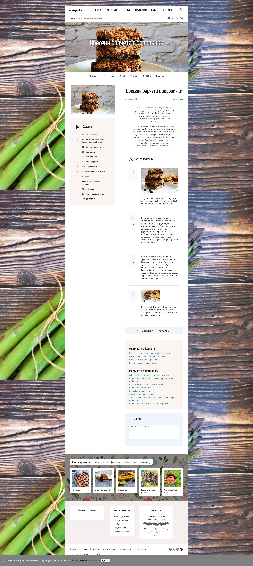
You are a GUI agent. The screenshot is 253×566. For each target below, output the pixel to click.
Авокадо (156, 525)
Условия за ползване (109, 548)
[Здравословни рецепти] (136, 100)
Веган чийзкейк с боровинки (142, 363)
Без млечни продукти (150, 522)
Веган (118, 524)
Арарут (135, 462)
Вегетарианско (119, 531)
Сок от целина (95, 10)
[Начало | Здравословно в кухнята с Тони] (75, 10)
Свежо (124, 524)
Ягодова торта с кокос (140, 391)
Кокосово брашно (152, 519)
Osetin (97, 554)
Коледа (116, 516)
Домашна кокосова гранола (142, 394)
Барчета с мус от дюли (140, 387)
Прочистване (125, 10)
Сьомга (149, 525)
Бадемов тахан (151, 531)
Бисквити (117, 520)
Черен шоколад (151, 516)
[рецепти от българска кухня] (181, 99)
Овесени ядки (105, 462)
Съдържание (75, 548)
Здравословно (141, 10)
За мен (169, 10)
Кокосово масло (164, 522)
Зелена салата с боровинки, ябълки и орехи (150, 353)
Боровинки (96, 462)
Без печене (156, 535)
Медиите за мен (140, 548)
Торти (127, 531)
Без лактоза (162, 531)
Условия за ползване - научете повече (86, 561)
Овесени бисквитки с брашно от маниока (149, 375)
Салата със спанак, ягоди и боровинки (147, 356)
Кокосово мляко (162, 528)
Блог (162, 10)
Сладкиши (125, 520)
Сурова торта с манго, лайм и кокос (147, 384)
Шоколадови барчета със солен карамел (148, 403)
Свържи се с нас (125, 548)
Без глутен (161, 516)
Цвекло (163, 525)
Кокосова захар (116, 462)
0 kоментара (160, 75)
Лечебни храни (111, 10)
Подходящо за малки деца (122, 528)
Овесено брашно (144, 462)
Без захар (162, 519)
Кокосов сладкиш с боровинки (143, 359)
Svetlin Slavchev (82, 554)
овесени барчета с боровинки (155, 107)
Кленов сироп (127, 462)
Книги (153, 10)
